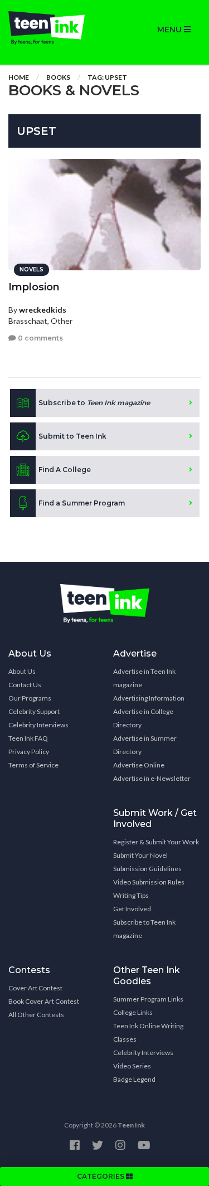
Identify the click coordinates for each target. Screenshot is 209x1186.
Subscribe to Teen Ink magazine (144, 929)
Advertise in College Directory (143, 718)
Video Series (132, 1066)
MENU (170, 30)
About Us (22, 671)
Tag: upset (107, 77)
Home (18, 77)
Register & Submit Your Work (156, 842)
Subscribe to (94, 402)
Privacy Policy (28, 751)
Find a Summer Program (81, 503)
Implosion (34, 287)
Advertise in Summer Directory (145, 745)
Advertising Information (148, 698)
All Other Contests (36, 1014)
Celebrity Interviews (38, 725)
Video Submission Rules (148, 882)
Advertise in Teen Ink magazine (144, 678)
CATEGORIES (101, 1176)
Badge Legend (134, 1079)
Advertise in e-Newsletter (152, 778)
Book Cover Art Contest (43, 1001)
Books (58, 77)
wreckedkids (42, 309)
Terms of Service (33, 765)
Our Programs (29, 698)
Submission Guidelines (147, 868)
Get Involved (132, 909)
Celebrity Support (34, 711)
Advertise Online (138, 765)
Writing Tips (131, 895)
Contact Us (24, 685)
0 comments (39, 338)
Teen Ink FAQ (28, 738)
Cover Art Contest (35, 988)
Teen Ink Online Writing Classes (148, 1032)
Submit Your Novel (140, 855)
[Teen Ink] (52, 28)
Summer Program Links (148, 999)
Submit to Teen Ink (72, 436)
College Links (133, 1012)
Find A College (64, 469)
